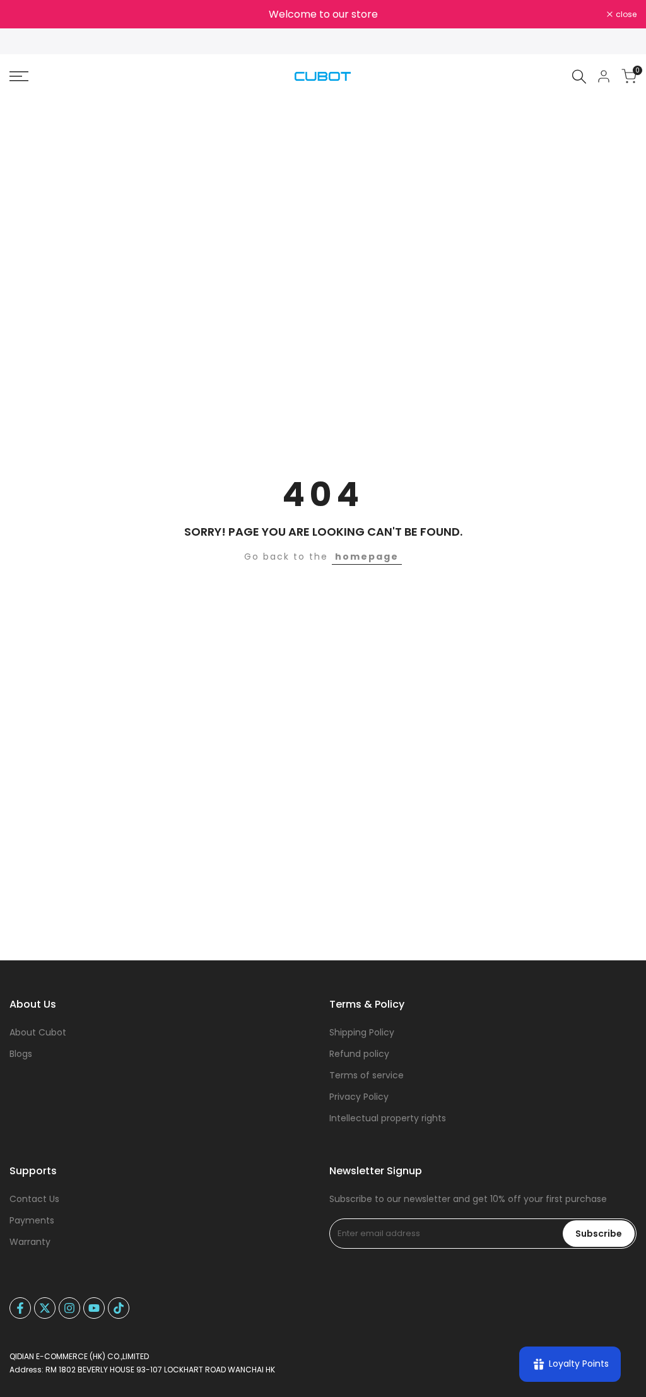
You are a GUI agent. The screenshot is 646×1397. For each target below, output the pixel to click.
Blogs (20, 1053)
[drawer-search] (579, 76)
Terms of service (366, 1075)
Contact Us (34, 1199)
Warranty (29, 1241)
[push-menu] (18, 76)
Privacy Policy (359, 1096)
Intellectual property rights (387, 1118)
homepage (367, 556)
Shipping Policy (361, 1032)
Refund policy (359, 1053)
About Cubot (37, 1032)
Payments (31, 1220)
